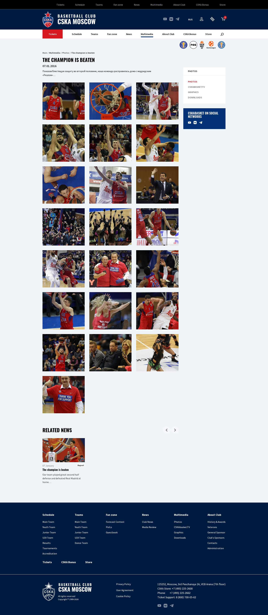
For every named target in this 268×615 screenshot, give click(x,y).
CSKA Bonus (202, 4)
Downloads (195, 97)
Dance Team (81, 542)
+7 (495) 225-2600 (182, 588)
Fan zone (118, 4)
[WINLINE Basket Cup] (202, 45)
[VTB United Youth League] (221, 45)
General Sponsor (216, 532)
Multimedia (156, 4)
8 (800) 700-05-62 (186, 597)
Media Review (149, 527)
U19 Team (47, 537)
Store (223, 4)
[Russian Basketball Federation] (193, 45)
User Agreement (125, 590)
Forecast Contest (115, 521)
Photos (65, 52)
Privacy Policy (123, 584)
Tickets (60, 4)
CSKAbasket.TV (196, 86)
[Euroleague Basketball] (211, 45)
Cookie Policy (123, 596)
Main (44, 52)
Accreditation (49, 553)
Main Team (48, 521)
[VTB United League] (183, 45)
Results (46, 542)
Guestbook (112, 532)
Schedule (80, 4)
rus (190, 19)
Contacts (212, 542)
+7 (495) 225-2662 (180, 593)
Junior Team (49, 532)
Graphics (193, 92)
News (137, 4)
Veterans (212, 527)
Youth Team (48, 527)
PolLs (109, 527)
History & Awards (217, 521)
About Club (179, 4)
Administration (216, 548)
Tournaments (49, 548)
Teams (99, 4)
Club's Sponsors (216, 537)
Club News (147, 521)
